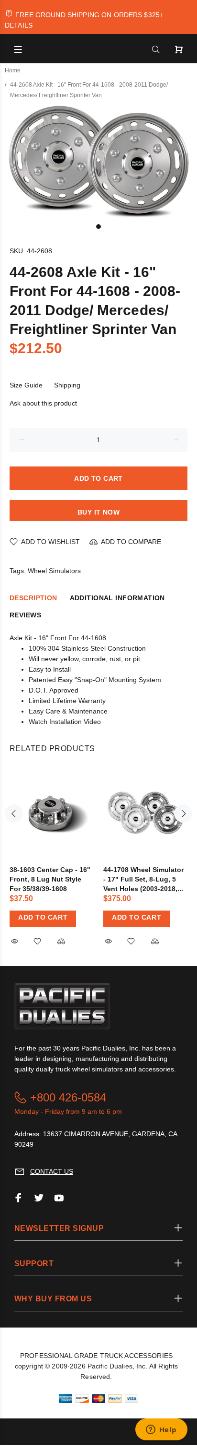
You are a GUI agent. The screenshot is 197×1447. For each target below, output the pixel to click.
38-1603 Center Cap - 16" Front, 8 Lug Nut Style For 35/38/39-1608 (50, 879)
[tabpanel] (98, 160)
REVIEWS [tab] (25, 615)
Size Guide (26, 385)
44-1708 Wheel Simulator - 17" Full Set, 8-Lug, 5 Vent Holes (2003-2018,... (143, 879)
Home (13, 70)
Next (183, 813)
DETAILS (19, 25)
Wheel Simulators (54, 571)
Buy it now (98, 512)
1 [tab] (98, 226)
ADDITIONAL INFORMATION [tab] (117, 598)
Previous (14, 813)
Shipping (67, 385)
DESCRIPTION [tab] (33, 598)
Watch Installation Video (65, 721)
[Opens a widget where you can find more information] (161, 1430)
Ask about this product (43, 403)
